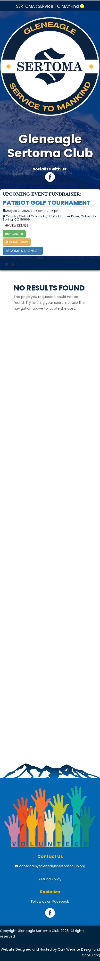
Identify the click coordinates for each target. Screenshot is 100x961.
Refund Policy (50, 879)
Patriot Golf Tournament (47, 202)
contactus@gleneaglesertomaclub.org (51, 866)
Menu (14, 264)
